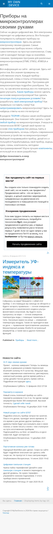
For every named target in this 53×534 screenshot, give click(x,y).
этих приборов (16, 128)
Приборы (19, 340)
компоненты (45, 148)
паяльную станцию (12, 470)
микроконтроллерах (11, 41)
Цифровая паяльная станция (17, 464)
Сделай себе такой (21, 403)
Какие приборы (25, 91)
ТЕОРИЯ (15, 115)
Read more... (32, 340)
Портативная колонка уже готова (18, 446)
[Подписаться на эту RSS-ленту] (48, 488)
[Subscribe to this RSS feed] (48, 253)
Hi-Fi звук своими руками (15, 362)
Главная (18, 500)
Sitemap (6, 513)
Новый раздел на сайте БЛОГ (17, 412)
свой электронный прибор (28, 101)
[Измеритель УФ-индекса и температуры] (23, 287)
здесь (28, 381)
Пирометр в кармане (13, 392)
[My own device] (11, 3)
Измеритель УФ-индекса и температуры (21, 266)
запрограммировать (11, 108)
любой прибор (8, 122)
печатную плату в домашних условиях (20, 98)
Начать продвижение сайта (27, 244)
